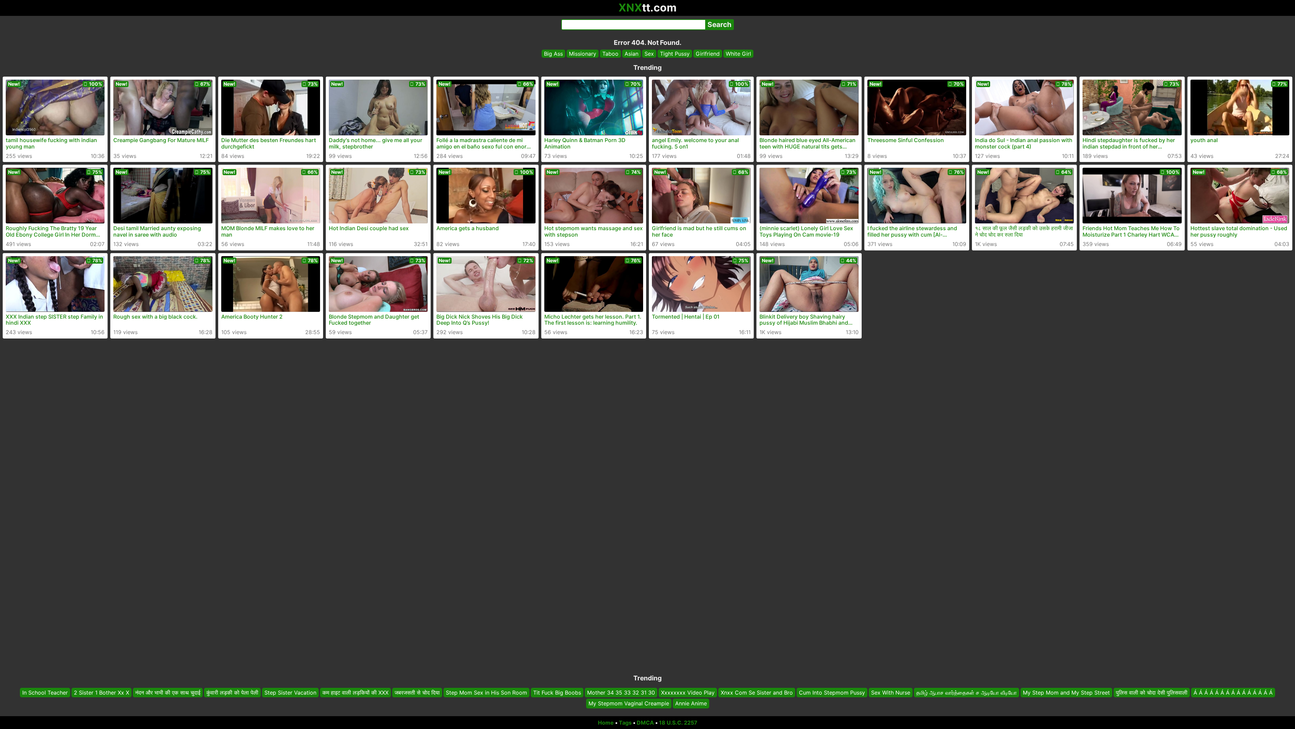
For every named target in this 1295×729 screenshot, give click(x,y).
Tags (625, 723)
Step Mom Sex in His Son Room (486, 692)
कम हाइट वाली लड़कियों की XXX (355, 692)
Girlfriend (708, 53)
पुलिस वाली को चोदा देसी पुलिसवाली (1151, 692)
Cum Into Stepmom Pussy (832, 692)
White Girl (738, 53)
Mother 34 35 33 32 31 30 (621, 692)
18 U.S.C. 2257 (678, 723)
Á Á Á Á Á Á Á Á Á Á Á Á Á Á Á (1233, 692)
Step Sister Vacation (290, 692)
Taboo (610, 53)
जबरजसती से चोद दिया (417, 692)
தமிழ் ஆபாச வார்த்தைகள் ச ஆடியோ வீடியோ (966, 692)
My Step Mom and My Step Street (1066, 692)
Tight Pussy (675, 53)
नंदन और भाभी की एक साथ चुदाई (167, 692)
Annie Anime (691, 703)
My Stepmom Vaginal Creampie (628, 703)
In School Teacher (45, 692)
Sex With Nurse (890, 692)
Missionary (582, 53)
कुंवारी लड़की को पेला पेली (232, 692)
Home (606, 723)
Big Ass (553, 53)
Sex (649, 53)
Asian (631, 53)
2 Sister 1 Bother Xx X (101, 692)
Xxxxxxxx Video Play (688, 692)
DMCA (645, 723)
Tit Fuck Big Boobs (557, 692)
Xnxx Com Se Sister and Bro (757, 692)
